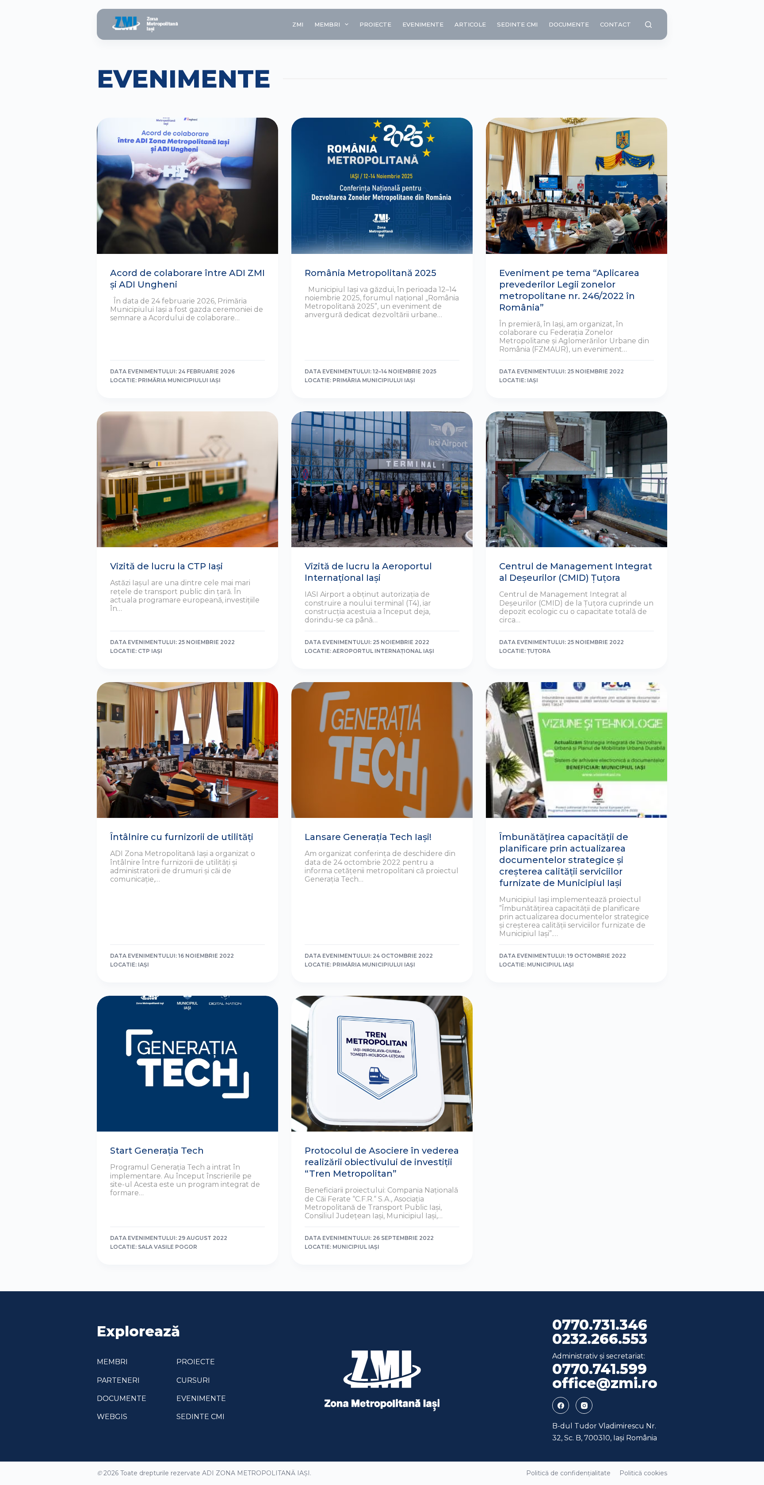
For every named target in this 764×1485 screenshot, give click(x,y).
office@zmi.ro (604, 1383)
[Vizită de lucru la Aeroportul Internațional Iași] (382, 479)
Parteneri (118, 1380)
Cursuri (193, 1380)
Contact (615, 24)
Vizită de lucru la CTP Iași (166, 566)
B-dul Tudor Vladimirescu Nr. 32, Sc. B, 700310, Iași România (604, 1432)
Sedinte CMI (517, 24)
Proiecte (375, 24)
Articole (470, 24)
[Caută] (648, 24)
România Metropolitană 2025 (370, 273)
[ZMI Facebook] (560, 1405)
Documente (569, 24)
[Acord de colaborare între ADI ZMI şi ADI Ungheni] (187, 186)
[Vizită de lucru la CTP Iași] (187, 479)
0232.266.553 (599, 1339)
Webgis (112, 1416)
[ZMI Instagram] (584, 1405)
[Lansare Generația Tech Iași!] (382, 750)
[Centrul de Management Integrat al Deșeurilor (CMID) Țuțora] (576, 479)
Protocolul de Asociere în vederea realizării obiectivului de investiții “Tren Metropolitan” (382, 1162)
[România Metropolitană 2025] (382, 186)
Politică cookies (643, 1473)
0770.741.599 (599, 1369)
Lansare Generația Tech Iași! (368, 837)
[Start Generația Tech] (187, 1064)
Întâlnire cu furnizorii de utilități (181, 837)
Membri (327, 24)
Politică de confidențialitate (568, 1473)
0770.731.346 (599, 1325)
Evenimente (422, 24)
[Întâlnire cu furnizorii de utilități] (187, 750)
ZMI (297, 24)
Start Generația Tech (157, 1150)
